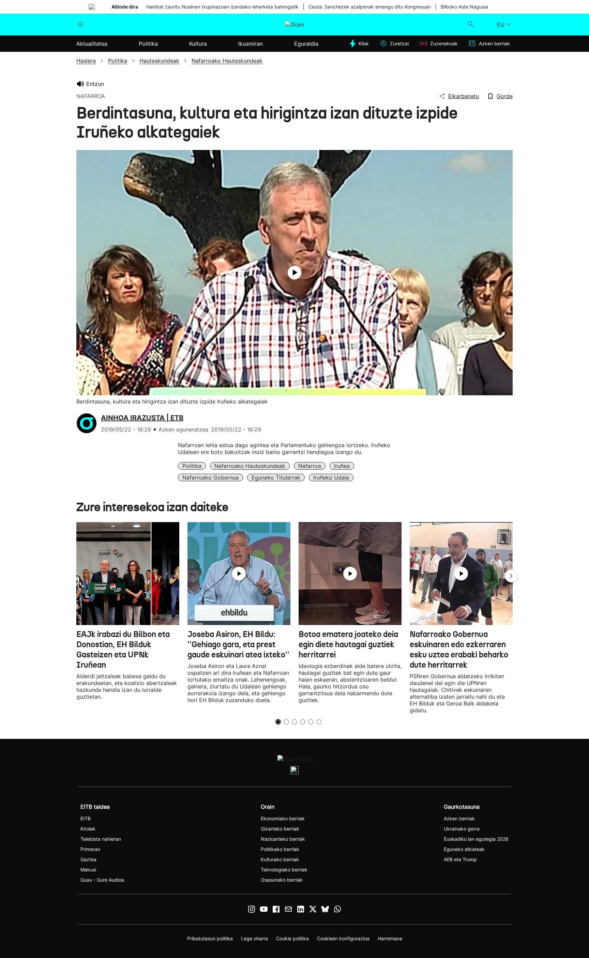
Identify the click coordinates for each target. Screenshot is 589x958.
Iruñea (342, 465)
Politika (191, 465)
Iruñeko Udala (331, 477)
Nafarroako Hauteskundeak (249, 465)
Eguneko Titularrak (276, 477)
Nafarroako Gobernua (210, 477)
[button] (511, 575)
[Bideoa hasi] (294, 272)
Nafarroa (309, 465)
